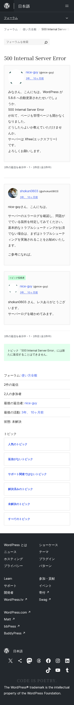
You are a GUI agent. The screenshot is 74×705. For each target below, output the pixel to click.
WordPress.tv (15, 600)
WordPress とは (15, 545)
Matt (9, 619)
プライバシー (13, 566)
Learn (8, 578)
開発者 (8, 592)
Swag (45, 600)
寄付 (44, 592)
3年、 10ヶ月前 (35, 78)
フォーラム (11, 17)
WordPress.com (17, 612)
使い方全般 (30, 29)
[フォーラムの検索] (46, 42)
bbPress (12, 626)
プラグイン (47, 559)
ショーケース (48, 545)
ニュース (10, 552)
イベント (45, 586)
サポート (10, 586)
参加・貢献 (47, 578)
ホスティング (13, 559)
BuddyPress (14, 633)
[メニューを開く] (67, 6)
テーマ (44, 552)
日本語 (18, 651)
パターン (45, 566)
